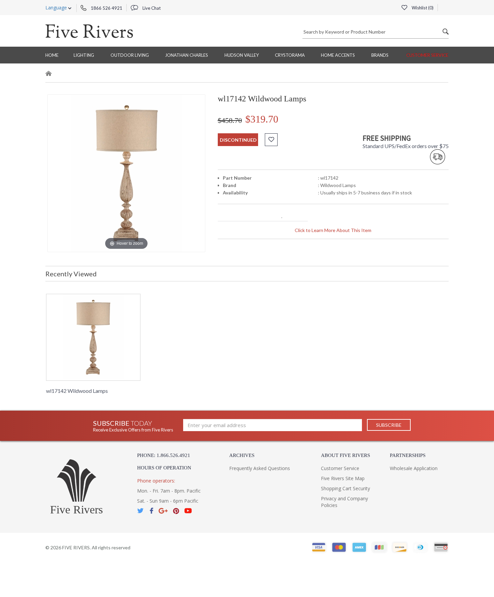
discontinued (238, 140)
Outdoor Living (130, 55)
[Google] (163, 511)
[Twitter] (141, 511)
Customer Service (427, 55)
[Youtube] (188, 511)
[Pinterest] (176, 511)
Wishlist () (422, 7)
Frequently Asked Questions (259, 468)
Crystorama (290, 55)
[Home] (48, 74)
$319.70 (261, 119)
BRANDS (379, 55)
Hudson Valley (241, 55)
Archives (241, 455)
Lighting (84, 55)
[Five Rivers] (89, 31)
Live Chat (151, 8)
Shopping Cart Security (345, 488)
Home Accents (338, 55)
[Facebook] (151, 511)
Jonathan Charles (186, 55)
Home (51, 55)
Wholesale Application (414, 468)
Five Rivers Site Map (343, 478)
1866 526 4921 (106, 8)
